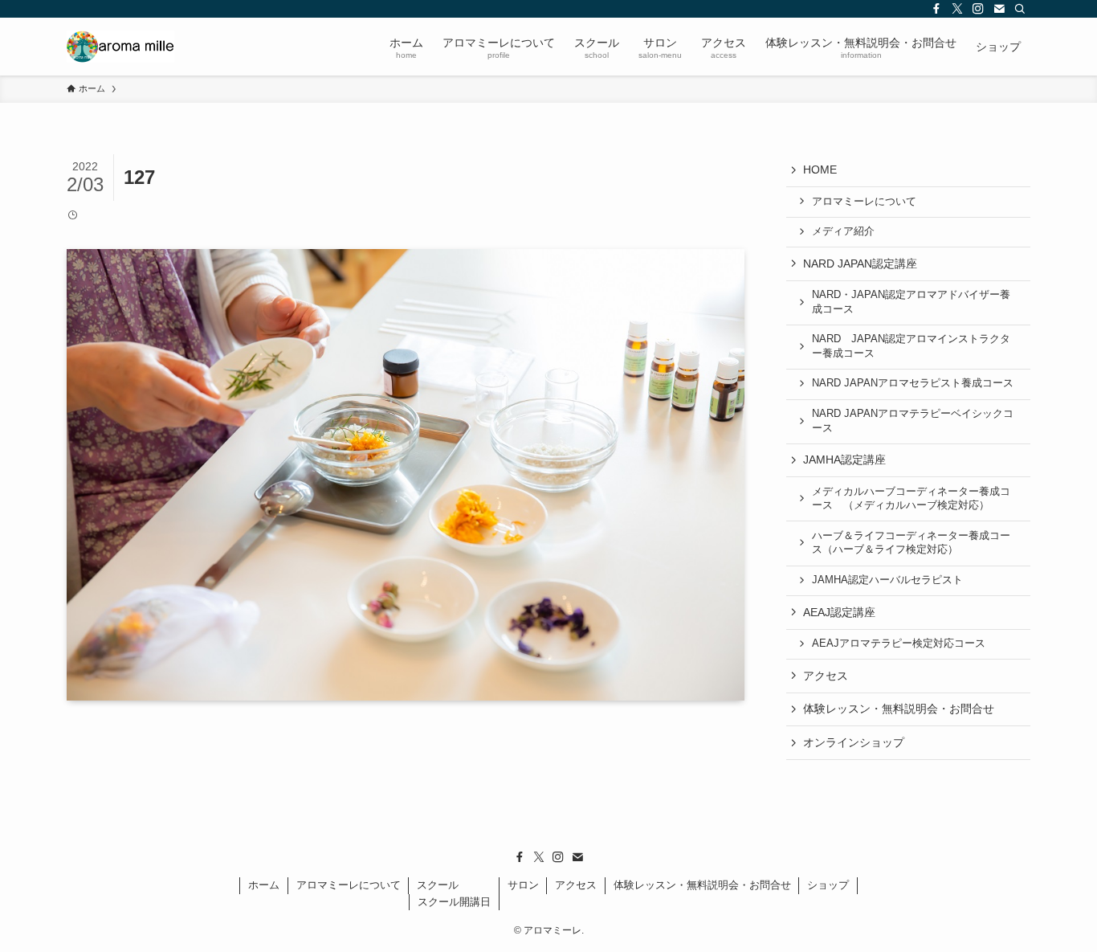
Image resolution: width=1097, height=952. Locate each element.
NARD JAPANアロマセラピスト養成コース (912, 383)
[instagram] (978, 9)
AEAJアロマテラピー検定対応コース (898, 643)
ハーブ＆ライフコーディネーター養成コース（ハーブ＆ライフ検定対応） (911, 543)
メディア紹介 (843, 231)
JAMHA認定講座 (844, 459)
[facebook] (936, 9)
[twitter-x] (957, 9)
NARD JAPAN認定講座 (860, 263)
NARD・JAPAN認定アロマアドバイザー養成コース (911, 302)
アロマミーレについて (864, 201)
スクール (438, 885)
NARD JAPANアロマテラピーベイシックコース (912, 421)
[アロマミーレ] (120, 47)
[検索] (1019, 9)
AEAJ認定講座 (839, 612)
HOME (820, 169)
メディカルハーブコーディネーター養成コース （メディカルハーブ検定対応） (911, 499)
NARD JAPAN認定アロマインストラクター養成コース (911, 346)
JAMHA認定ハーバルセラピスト (887, 580)
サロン (523, 885)
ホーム (263, 885)
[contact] (999, 9)
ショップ (828, 885)
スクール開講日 (454, 902)
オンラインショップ (853, 742)
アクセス (825, 675)
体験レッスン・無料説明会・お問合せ (898, 708)
